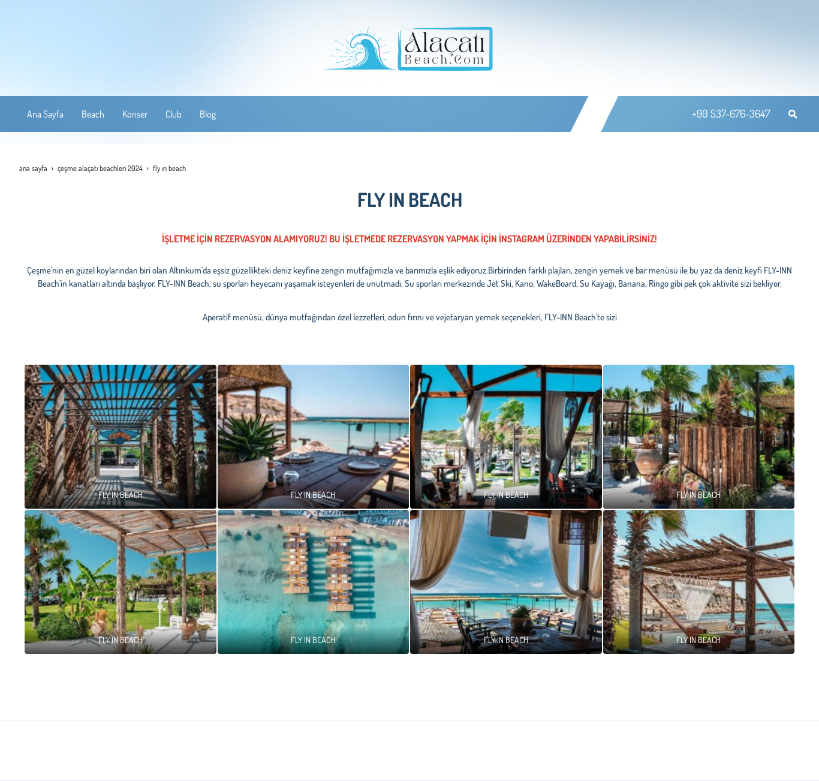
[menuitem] (45, 114)
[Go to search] (793, 114)
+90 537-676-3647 (731, 113)
